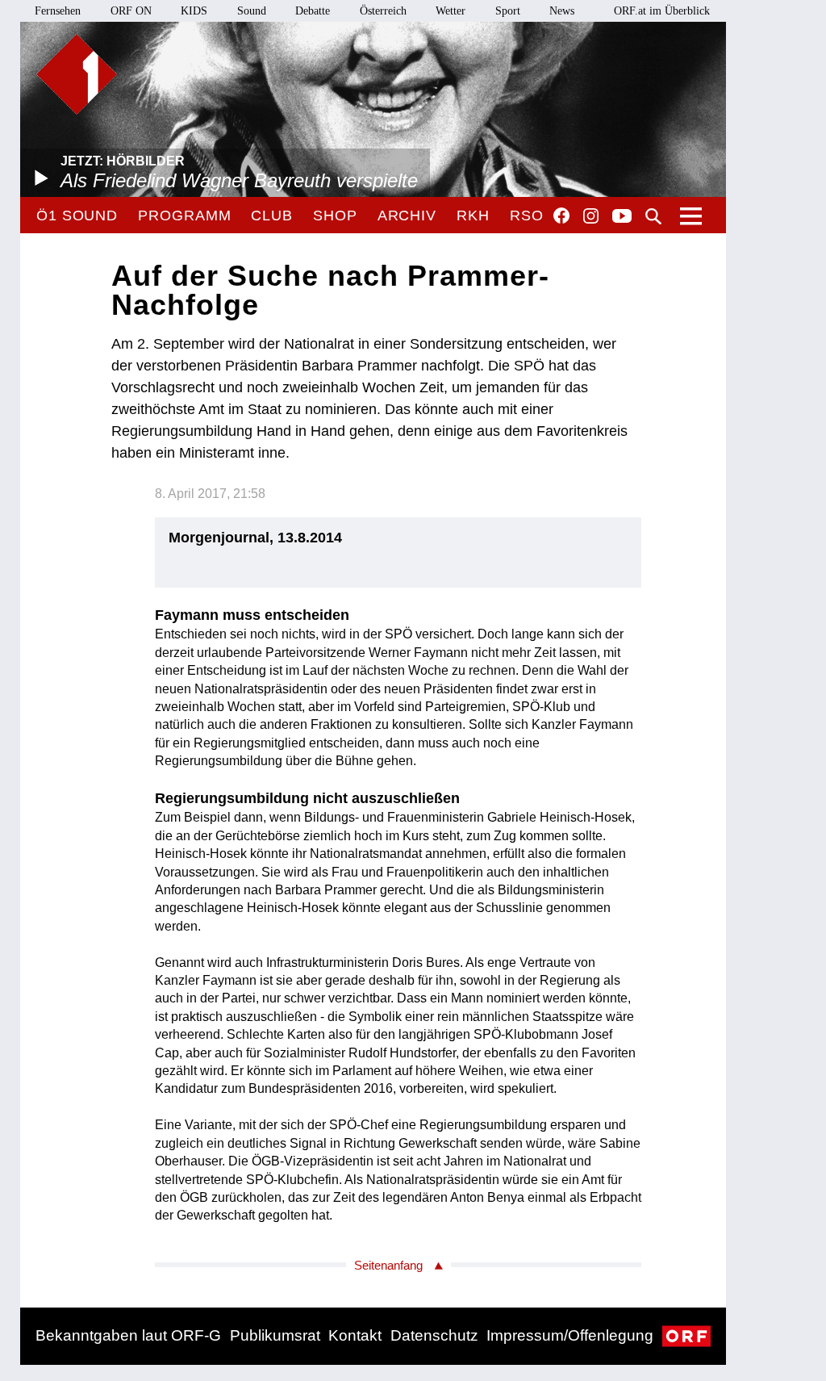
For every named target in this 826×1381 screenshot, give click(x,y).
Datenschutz (434, 1335)
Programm (184, 215)
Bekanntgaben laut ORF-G (128, 1335)
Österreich (383, 11)
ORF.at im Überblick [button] (662, 11)
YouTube (622, 217)
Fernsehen (58, 11)
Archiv (407, 215)
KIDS (194, 11)
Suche (653, 216)
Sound (251, 11)
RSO (527, 215)
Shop (335, 215)
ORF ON (131, 11)
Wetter (450, 11)
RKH (473, 215)
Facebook (561, 215)
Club (272, 215)
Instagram (591, 216)
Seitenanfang (388, 1265)
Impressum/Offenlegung (569, 1335)
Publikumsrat (275, 1335)
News (561, 11)
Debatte (312, 11)
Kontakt (355, 1335)
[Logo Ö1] (76, 74)
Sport (507, 11)
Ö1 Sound (77, 215)
